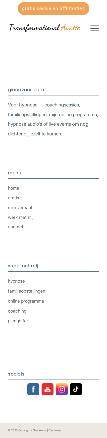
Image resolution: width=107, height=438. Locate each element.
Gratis (13, 197)
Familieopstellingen (26, 291)
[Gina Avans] (44, 28)
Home (13, 188)
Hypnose (16, 281)
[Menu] (92, 28)
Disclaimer (55, 430)
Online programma (26, 301)
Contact (15, 226)
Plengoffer (18, 320)
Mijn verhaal (20, 207)
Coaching (17, 311)
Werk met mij (21, 217)
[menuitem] (92, 28)
